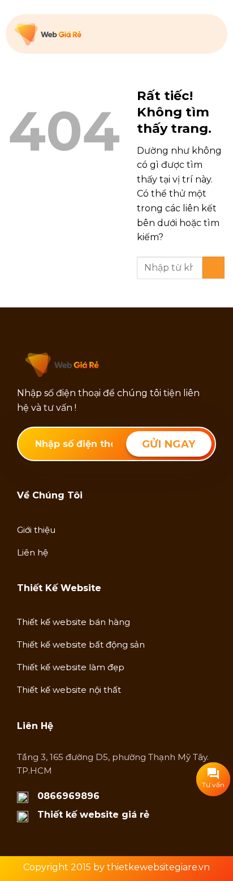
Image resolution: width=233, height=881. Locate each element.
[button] (211, 33)
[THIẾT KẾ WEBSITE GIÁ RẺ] (71, 34)
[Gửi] (213, 268)
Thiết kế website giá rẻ (93, 814)
